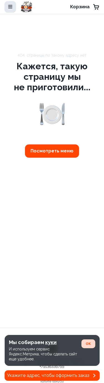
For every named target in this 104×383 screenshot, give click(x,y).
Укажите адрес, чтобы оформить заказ (48, 375)
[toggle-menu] (10, 7)
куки (51, 342)
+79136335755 (52, 366)
